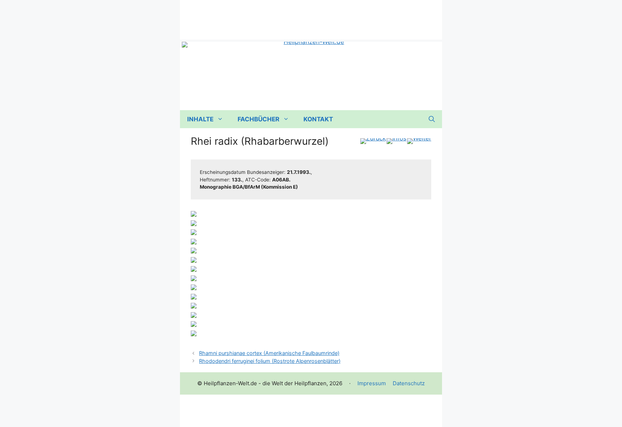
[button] (432, 119)
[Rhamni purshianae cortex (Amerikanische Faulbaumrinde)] (373, 141)
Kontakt (318, 119)
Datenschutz (409, 383)
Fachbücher (258, 119)
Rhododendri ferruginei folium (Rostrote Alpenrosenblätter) (270, 361)
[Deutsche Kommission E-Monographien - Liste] (396, 141)
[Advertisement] (311, 16)
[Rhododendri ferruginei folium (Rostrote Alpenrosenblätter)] (419, 141)
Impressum (371, 383)
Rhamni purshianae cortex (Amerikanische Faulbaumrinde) (269, 353)
